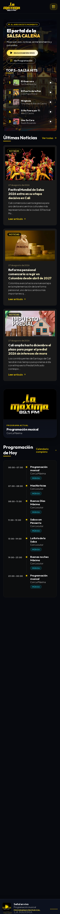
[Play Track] (50, 82)
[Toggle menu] (53, 6)
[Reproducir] (6, 907)
